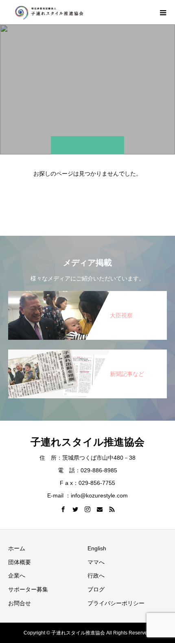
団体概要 (19, 562)
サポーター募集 (28, 589)
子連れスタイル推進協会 (87, 441)
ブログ (96, 589)
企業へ (16, 575)
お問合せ (19, 603)
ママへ (96, 562)
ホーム (16, 548)
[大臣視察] (87, 291)
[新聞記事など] (87, 350)
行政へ (96, 575)
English (97, 548)
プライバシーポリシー (116, 603)
